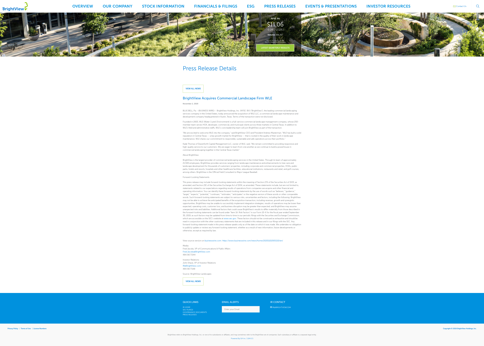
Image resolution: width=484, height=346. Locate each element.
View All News (193, 88)
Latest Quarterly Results (275, 48)
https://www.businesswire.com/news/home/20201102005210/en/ (252, 240)
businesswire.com (213, 240)
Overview (82, 6)
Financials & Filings (215, 6)
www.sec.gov (230, 218)
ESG (250, 6)
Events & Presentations (331, 6)
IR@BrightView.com (192, 266)
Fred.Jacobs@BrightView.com (196, 252)
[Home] (15, 10)
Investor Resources (388, 6)
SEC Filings (188, 310)
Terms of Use (26, 328)
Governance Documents (195, 312)
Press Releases (280, 6)
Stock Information (163, 6)
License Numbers (40, 328)
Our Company (117, 6)
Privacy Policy (13, 328)
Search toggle (477, 6)
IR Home (186, 307)
